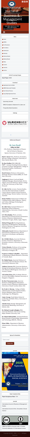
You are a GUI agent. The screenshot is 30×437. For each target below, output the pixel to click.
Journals (5, 67)
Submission (6, 50)
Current (5, 64)
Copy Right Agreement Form (9, 93)
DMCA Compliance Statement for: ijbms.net (14, 104)
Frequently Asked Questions (10, 108)
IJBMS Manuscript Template (9, 88)
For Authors (5, 47)
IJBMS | (19, 433)
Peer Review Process (8, 90)
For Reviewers (6, 45)
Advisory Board (6, 56)
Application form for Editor (9, 85)
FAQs (4, 61)
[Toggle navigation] (4, 32)
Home (4, 39)
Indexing (5, 53)
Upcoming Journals (8, 101)
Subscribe (10, 343)
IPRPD (4, 42)
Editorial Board (6, 59)
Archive (5, 70)
